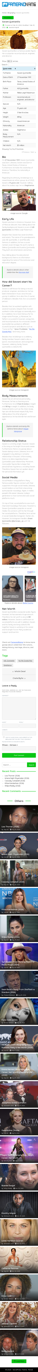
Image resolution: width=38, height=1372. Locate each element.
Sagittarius (8, 665)
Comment (5, 695)
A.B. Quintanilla (9, 661)
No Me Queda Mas (25, 661)
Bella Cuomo (28, 603)
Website (4, 730)
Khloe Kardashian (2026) (14, 783)
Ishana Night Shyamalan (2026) (17, 778)
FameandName (17, 642)
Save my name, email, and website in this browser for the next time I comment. (18, 738)
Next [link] (32, 152)
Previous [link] (26, 152)
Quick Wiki (7, 69)
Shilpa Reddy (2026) (12, 786)
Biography (11, 13)
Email (21, 722)
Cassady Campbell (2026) (15, 781)
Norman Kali (24, 272)
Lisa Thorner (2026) (12, 776)
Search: (5, 65)
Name (4, 722)
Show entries (10, 61)
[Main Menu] (30, 5)
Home (4, 13)
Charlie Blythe (18, 678)
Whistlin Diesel (20, 671)
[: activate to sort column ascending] (26, 68)
